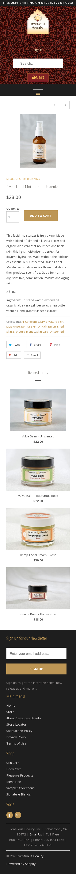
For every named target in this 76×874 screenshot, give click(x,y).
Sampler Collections (20, 788)
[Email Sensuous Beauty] (18, 815)
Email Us (36, 834)
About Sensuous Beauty (23, 718)
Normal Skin (29, 326)
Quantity (12, 209)
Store (10, 712)
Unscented (57, 331)
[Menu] (38, 93)
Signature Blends (23, 178)
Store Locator (16, 724)
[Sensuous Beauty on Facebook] (9, 815)
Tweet (17, 344)
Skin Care (42, 331)
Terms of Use (16, 743)
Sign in (38, 50)
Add (16, 355)
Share (38, 344)
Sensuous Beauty (31, 856)
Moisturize (13, 326)
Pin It (57, 344)
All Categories (30, 322)
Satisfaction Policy (19, 731)
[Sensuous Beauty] (38, 24)
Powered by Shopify (21, 864)
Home (10, 705)
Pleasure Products (19, 775)
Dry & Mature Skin (51, 322)
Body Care (14, 769)
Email (34, 355)
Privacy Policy (16, 737)
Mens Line (13, 781)
